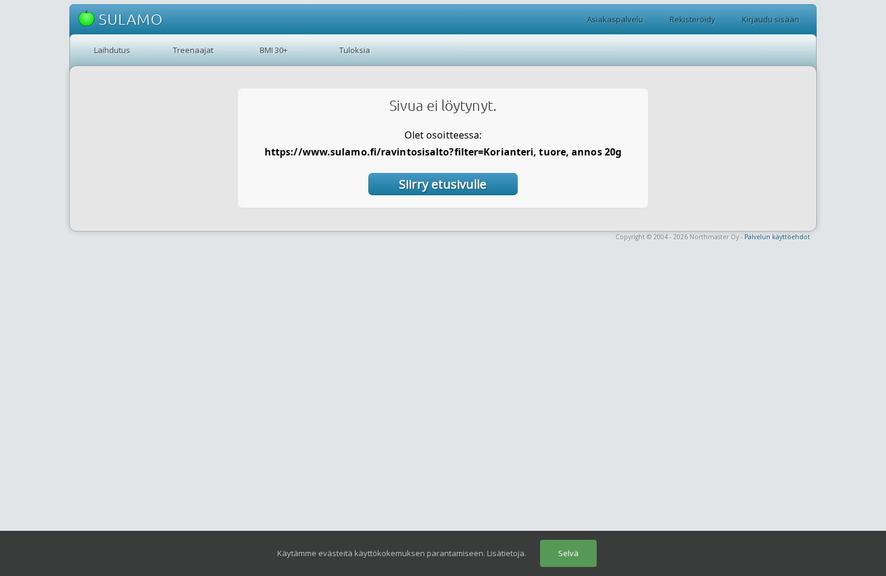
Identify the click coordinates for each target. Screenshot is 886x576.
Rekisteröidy (692, 19)
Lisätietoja (505, 553)
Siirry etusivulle (442, 184)
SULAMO (129, 19)
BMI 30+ (273, 50)
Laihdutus (112, 50)
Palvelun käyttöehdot (777, 237)
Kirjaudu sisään (770, 19)
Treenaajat (193, 50)
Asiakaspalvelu (615, 19)
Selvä (568, 553)
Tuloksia (354, 50)
